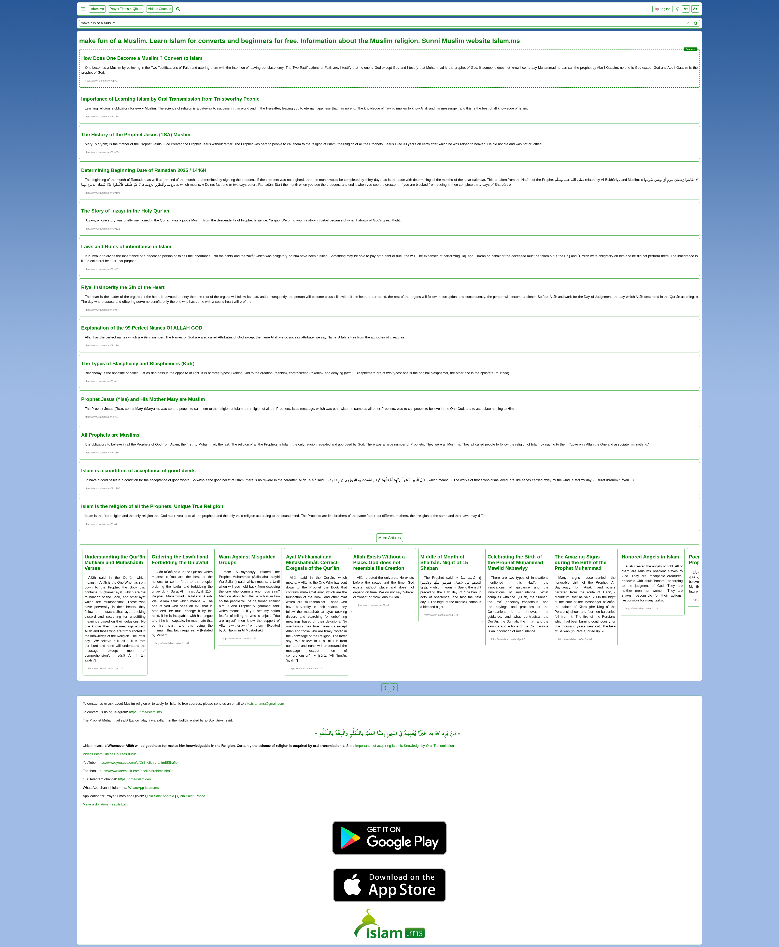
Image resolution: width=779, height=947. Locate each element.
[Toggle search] (177, 8)
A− (686, 9)
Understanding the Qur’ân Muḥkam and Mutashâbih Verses (115, 562)
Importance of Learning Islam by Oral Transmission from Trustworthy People (170, 99)
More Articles (389, 538)
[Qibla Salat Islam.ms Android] (389, 864)
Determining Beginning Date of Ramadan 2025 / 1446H (143, 170)
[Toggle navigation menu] (83, 9)
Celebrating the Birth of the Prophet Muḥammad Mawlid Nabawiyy (515, 562)
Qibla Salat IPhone (191, 796)
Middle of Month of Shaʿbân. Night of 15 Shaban (444, 562)
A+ (695, 9)
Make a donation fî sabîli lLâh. (105, 804)
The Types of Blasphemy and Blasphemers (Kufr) (138, 363)
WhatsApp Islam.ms (143, 788)
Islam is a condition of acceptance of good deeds (138, 470)
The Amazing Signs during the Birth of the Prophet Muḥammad (580, 562)
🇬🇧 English (662, 9)
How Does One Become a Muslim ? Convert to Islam (141, 58)
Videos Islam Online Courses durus (110, 754)
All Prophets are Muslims (110, 435)
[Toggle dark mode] (677, 9)
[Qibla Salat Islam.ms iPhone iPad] (389, 903)
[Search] (695, 23)
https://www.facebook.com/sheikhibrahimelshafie (136, 771)
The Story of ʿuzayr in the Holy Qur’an (125, 211)
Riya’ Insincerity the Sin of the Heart (123, 287)
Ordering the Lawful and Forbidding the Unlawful (180, 559)
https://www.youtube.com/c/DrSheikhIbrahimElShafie (138, 762)
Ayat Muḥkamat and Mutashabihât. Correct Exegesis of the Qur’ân (312, 562)
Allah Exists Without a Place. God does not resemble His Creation (379, 562)
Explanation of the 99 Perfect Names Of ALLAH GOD (141, 328)
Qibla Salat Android (159, 796)
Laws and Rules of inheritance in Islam (126, 246)
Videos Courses (159, 9)
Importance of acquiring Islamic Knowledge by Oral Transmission (404, 746)
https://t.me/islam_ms (145, 712)
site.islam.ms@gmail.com (264, 703)
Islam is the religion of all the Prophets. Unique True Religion (152, 506)
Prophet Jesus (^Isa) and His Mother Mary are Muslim (143, 399)
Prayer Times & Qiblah (126, 9)
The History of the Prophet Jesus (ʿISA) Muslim (135, 134)
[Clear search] (687, 23)
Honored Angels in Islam (650, 556)
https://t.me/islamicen (134, 779)
